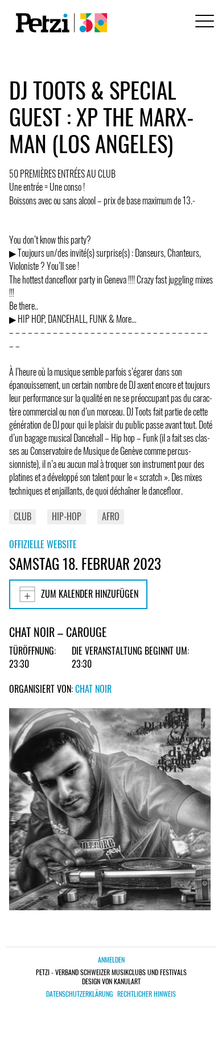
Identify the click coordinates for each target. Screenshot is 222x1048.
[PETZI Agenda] (59, 23)
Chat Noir (93, 689)
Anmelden (111, 959)
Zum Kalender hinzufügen (89, 594)
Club (22, 516)
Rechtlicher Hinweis (146, 993)
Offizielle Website (43, 544)
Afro (111, 516)
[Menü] (202, 22)
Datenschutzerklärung (79, 993)
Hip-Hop (66, 516)
